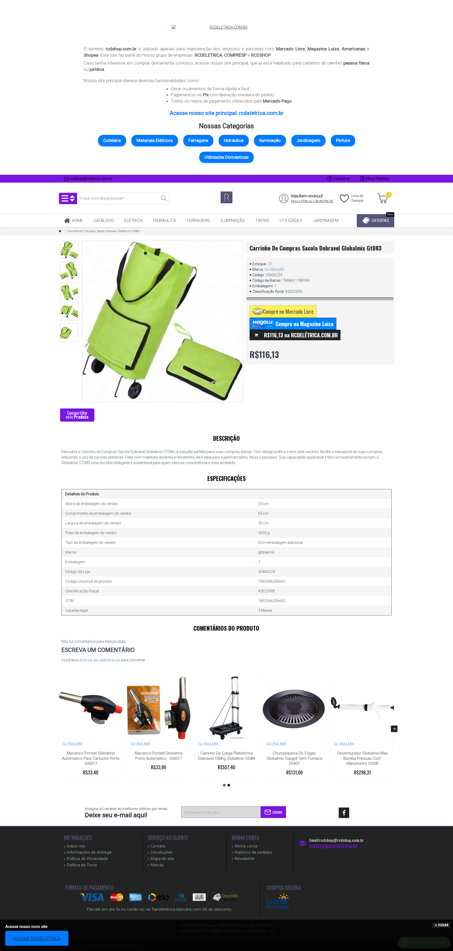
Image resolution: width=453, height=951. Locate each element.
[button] (59, 728)
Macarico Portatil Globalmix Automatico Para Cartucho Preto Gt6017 (91, 758)
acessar (86, 660)
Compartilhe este (77, 415)
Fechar (443, 925)
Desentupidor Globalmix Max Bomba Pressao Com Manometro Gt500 (362, 758)
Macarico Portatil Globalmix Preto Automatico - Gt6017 (159, 756)
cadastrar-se (109, 660)
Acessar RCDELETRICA (37, 938)
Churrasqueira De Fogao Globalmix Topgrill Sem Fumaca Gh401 (294, 758)
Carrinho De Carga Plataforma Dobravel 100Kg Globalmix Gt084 (226, 756)
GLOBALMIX (274, 269)
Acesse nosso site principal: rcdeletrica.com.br (226, 113)
